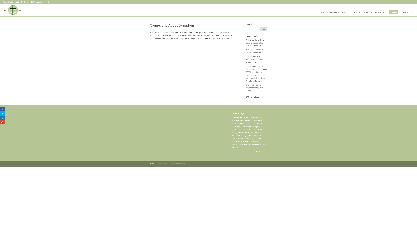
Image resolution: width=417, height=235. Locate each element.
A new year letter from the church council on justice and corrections (255, 43)
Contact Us (259, 151)
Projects (379, 12)
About (345, 12)
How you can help (328, 12)
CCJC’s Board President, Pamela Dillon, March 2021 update (255, 59)
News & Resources (361, 12)
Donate (393, 12)
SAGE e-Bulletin (252, 97)
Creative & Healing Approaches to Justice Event (255, 88)
